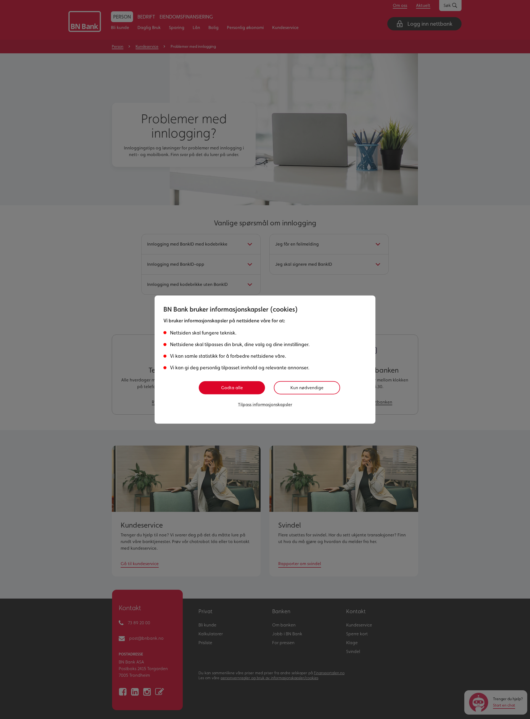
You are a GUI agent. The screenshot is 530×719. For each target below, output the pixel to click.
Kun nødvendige (307, 387)
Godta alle (232, 387)
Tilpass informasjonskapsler (265, 404)
